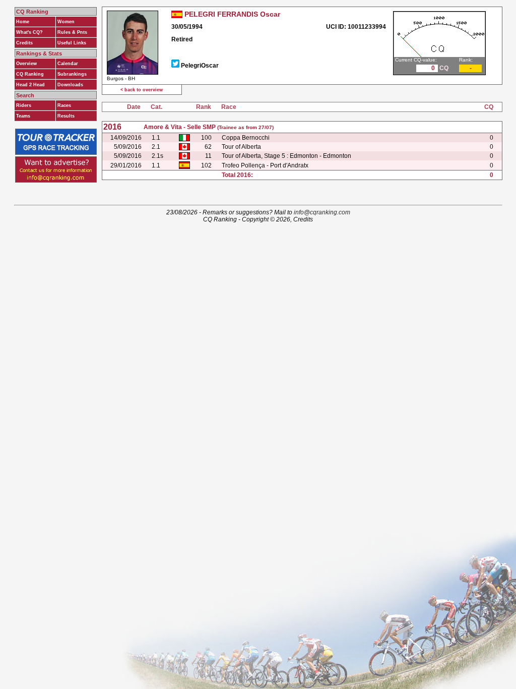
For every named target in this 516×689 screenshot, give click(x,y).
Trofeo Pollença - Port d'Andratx (265, 165)
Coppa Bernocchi (246, 137)
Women (66, 21)
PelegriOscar (200, 65)
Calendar (67, 63)
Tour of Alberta (241, 146)
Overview (26, 63)
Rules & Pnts (72, 32)
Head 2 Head (30, 84)
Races (64, 105)
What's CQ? (29, 32)
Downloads (70, 84)
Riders (23, 105)
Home (22, 21)
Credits (24, 42)
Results (66, 116)
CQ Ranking (30, 74)
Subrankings (72, 74)
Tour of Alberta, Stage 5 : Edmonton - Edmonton (286, 155)
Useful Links (71, 42)
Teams (23, 116)
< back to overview (141, 89)
